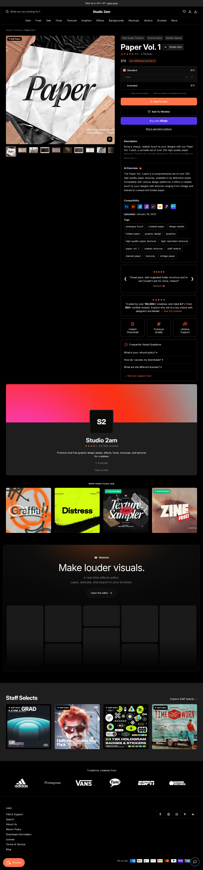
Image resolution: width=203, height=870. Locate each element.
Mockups (134, 20)
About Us (11, 824)
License (10, 839)
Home (9, 30)
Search (10, 819)
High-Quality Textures (133, 38)
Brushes (162, 20)
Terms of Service (15, 844)
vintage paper (167, 256)
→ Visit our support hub (137, 375)
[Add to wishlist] (47, 491)
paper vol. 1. (133, 248)
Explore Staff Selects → (183, 698)
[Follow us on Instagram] (177, 814)
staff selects (174, 248)
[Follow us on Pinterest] (185, 814)
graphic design (153, 233)
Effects (100, 20)
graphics (171, 233)
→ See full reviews (171, 311)
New (28, 20)
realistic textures (153, 248)
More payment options (159, 129)
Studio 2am (101, 440)
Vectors (148, 20)
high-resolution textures (174, 241)
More (174, 20)
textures (150, 256)
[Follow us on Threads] (168, 814)
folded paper (133, 233)
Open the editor (101, 592)
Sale (48, 20)
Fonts (59, 20)
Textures (72, 20)
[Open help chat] (195, 862)
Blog (8, 849)
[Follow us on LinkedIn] (193, 814)
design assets (176, 226)
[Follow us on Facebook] (160, 814)
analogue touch (134, 226)
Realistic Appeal (174, 38)
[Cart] (195, 11)
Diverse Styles (155, 38)
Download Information (18, 834)
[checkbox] (159, 70)
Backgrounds (116, 20)
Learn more (112, 3)
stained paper (133, 256)
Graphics (86, 20)
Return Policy (13, 829)
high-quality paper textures (141, 241)
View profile (101, 470)
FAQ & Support (14, 814)
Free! (38, 20)
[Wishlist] (184, 11)
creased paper (156, 226)
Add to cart (160, 101)
